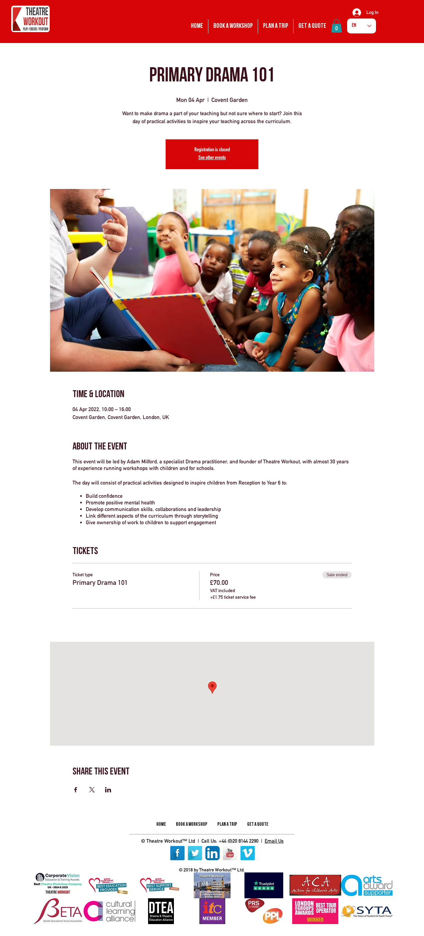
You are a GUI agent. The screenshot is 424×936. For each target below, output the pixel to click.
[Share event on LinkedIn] (108, 789)
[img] (57, 885)
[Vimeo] (247, 853)
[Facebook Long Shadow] (177, 853)
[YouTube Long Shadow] (230, 853)
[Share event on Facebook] (76, 789)
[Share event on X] (92, 789)
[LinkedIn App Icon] (212, 853)
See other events (212, 158)
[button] (336, 26)
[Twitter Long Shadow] (195, 853)
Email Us (274, 841)
